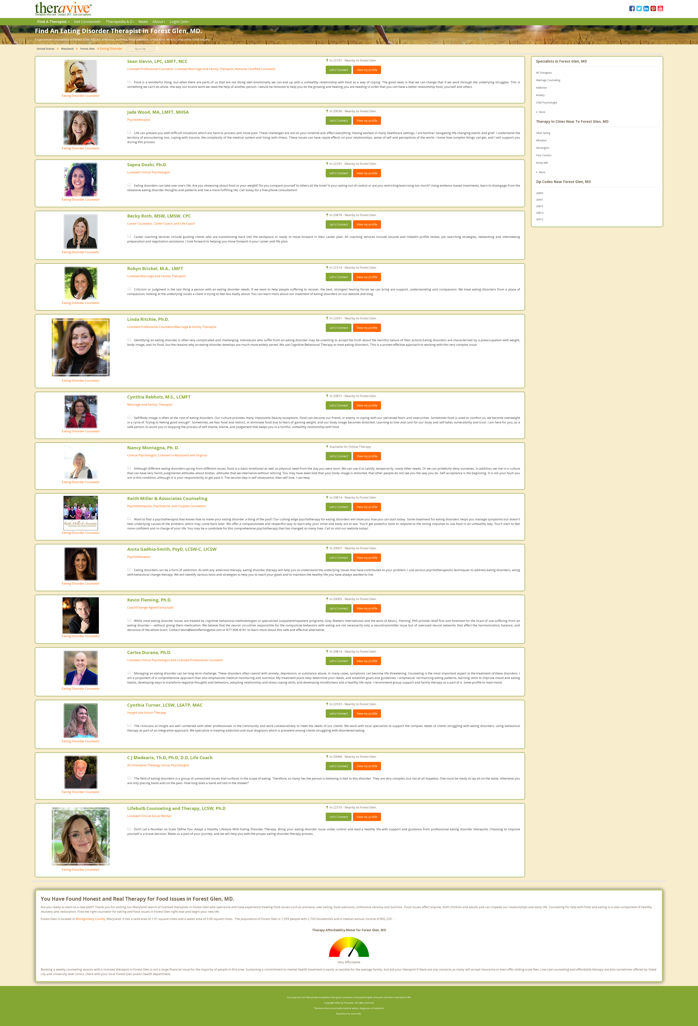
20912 (539, 219)
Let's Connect (338, 70)
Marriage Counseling (548, 80)
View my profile (367, 70)
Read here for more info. (349, 1013)
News (143, 21)
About (158, 21)
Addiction (541, 87)
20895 (539, 193)
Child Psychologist (546, 102)
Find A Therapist (52, 21)
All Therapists (544, 72)
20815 (539, 206)
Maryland (67, 48)
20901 (539, 199)
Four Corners (543, 155)
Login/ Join (179, 21)
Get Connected (86, 21)
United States (45, 48)
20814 (539, 212)
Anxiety (540, 95)
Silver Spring (543, 133)
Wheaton (541, 140)
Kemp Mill (542, 162)
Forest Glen (87, 48)
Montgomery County (90, 919)
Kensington (542, 148)
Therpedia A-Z (119, 21)
